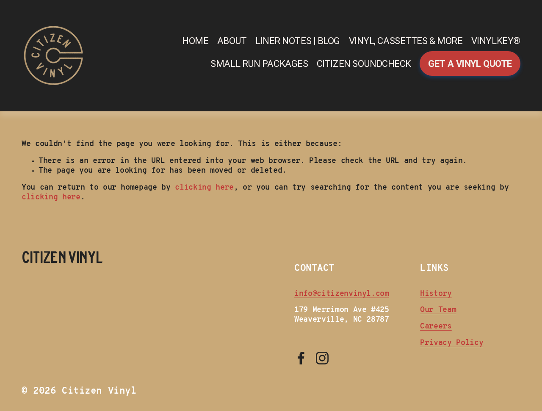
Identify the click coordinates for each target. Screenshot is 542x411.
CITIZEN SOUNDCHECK (364, 63)
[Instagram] (322, 358)
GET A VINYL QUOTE (470, 63)
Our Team (438, 310)
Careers (436, 326)
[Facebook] (301, 358)
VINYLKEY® (495, 40)
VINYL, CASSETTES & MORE (406, 40)
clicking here (204, 187)
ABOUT (232, 40)
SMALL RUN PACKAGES (259, 63)
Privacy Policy (451, 343)
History (436, 294)
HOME (195, 40)
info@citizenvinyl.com (341, 294)
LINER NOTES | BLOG (297, 40)
